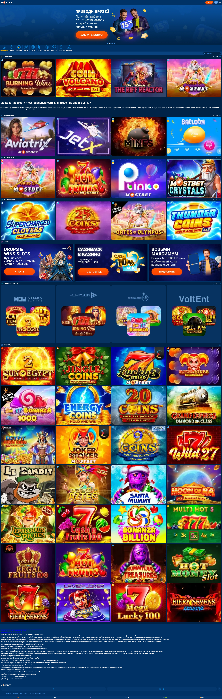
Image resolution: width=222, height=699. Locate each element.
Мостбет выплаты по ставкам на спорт (12, 632)
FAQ (44, 693)
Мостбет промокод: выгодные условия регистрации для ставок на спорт (22, 629)
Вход (216, 2)
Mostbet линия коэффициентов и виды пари (13, 630)
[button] (107, 43)
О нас (3, 693)
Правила (8, 693)
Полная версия (23, 693)
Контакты (15, 693)
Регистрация (209, 2)
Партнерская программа (35, 693)
